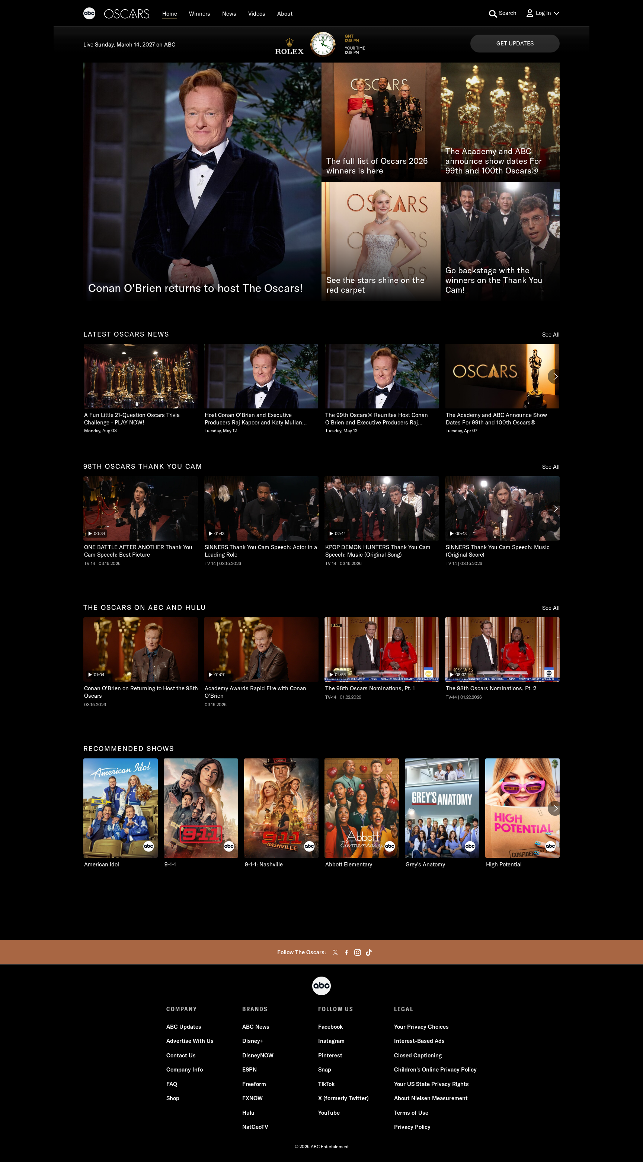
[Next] (555, 376)
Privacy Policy (412, 1126)
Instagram (331, 1040)
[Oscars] (127, 14)
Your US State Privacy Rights (431, 1084)
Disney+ (252, 1040)
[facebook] (346, 952)
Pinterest (330, 1055)
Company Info (184, 1069)
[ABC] (89, 14)
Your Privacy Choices (421, 1026)
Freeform (254, 1084)
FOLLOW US (336, 1009)
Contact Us (181, 1055)
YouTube (329, 1112)
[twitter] (335, 952)
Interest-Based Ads (419, 1040)
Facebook (330, 1026)
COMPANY (181, 1009)
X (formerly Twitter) (343, 1098)
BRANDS (255, 1009)
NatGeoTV (255, 1126)
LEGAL (403, 1009)
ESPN (249, 1069)
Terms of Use (411, 1112)
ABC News (255, 1026)
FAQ (171, 1084)
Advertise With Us (190, 1040)
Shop (172, 1098)
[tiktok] (368, 952)
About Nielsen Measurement (431, 1098)
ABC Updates (183, 1026)
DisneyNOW (257, 1055)
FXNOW (252, 1098)
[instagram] (357, 952)
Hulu (248, 1112)
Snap (324, 1069)
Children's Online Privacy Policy (435, 1069)
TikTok (326, 1084)
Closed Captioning (418, 1055)
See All (551, 334)
